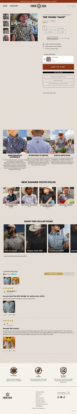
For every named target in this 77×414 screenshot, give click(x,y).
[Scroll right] (72, 256)
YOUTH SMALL (60, 28)
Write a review (53, 273)
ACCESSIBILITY (39, 406)
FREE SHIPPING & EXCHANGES (58, 83)
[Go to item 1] (7, 281)
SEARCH (38, 396)
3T (44, 28)
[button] (46, 21)
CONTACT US (39, 394)
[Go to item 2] (15, 281)
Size (44, 25)
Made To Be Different (58, 76)
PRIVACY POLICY (40, 398)
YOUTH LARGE (60, 32)
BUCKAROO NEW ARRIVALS (53, 14)
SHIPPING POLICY (40, 400)
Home (44, 14)
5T (53, 28)
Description (58, 80)
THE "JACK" (55, 57)
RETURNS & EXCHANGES (42, 404)
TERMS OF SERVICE (40, 402)
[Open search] (65, 273)
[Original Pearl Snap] (36, 238)
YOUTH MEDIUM (48, 32)
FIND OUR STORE (40, 392)
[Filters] (68, 273)
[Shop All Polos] (14, 238)
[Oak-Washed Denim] (58, 238)
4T (49, 28)
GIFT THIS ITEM (58, 72)
